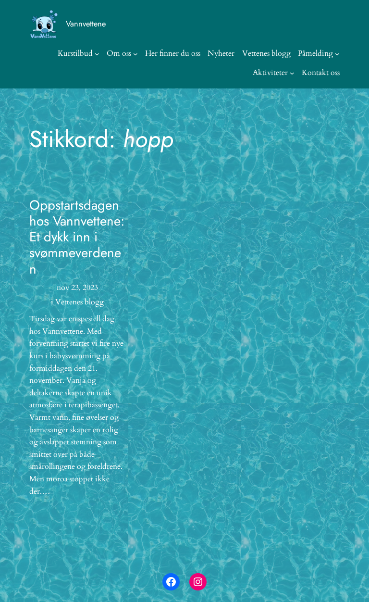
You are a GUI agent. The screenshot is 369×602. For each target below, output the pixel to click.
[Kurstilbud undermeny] (97, 53)
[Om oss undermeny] (135, 53)
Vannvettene (86, 23)
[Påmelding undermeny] (337, 53)
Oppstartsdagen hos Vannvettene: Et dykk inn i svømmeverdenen (76, 237)
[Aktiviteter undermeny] (292, 73)
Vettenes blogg (79, 302)
